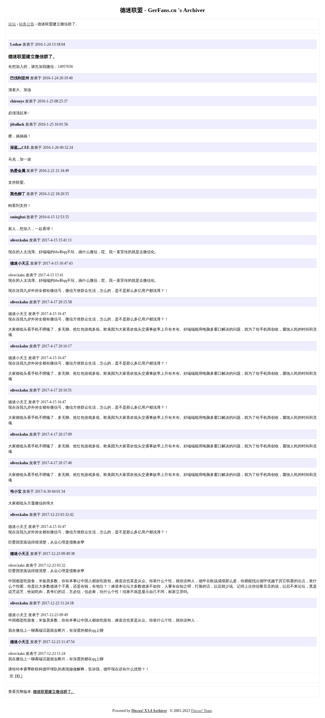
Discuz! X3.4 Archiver (149, 710)
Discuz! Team (201, 710)
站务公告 (26, 24)
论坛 (12, 24)
